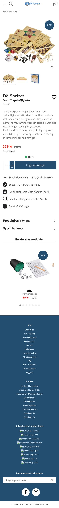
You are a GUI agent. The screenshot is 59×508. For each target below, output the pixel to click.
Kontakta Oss (29, 341)
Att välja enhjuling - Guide (29, 390)
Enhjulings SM (29, 413)
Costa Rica (36, 438)
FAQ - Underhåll (29, 364)
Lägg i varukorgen (35, 165)
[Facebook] (26, 492)
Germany (35, 446)
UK (36, 458)
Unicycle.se (29, 330)
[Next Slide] (52, 45)
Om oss (29, 345)
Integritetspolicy (29, 353)
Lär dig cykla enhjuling (29, 386)
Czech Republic (36, 442)
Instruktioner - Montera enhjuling (29, 394)
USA (36, 462)
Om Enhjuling (29, 333)
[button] (29, 45)
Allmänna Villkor (29, 357)
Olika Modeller (29, 398)
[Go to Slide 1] (9, 78)
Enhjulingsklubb (29, 405)
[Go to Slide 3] (35, 78)
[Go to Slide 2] (22, 78)
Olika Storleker (29, 401)
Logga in (29, 372)
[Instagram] (36, 492)
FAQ (29, 361)
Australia (35, 431)
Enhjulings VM (29, 417)
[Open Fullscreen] (52, 67)
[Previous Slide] (7, 45)
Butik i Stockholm (30, 337)
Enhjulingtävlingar (29, 409)
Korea (36, 454)
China (36, 434)
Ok (51, 480)
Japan (36, 450)
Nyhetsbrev (29, 349)
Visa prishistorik (9, 151)
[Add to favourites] (53, 96)
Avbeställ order (30, 368)
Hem (4, 11)
